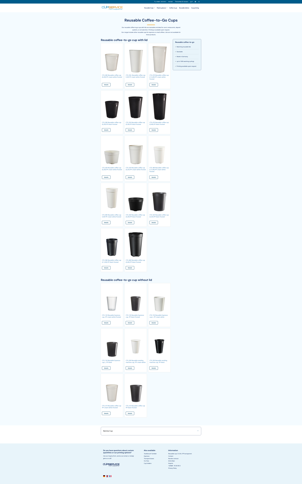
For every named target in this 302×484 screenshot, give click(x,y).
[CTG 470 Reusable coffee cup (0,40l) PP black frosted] (159, 105)
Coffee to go (173, 8)
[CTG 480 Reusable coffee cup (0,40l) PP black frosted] (135, 243)
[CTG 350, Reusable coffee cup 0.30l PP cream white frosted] (135, 58)
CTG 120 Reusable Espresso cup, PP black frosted (135, 316)
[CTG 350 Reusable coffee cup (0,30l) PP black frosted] (135, 105)
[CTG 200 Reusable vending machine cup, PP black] (159, 343)
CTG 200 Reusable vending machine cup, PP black (158, 361)
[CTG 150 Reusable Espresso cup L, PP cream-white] (159, 298)
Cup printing (195, 8)
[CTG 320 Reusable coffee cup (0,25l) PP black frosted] (159, 198)
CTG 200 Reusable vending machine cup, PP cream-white (136, 361)
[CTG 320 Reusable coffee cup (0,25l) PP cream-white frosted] (135, 151)
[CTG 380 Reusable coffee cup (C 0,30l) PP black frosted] (112, 243)
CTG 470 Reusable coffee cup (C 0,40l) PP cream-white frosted (159, 77)
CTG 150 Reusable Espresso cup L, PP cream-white (159, 316)
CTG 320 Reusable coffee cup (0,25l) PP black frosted (159, 216)
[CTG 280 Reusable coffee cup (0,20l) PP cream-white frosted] (112, 58)
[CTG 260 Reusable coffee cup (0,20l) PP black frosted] (135, 198)
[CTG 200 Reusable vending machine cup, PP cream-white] (135, 343)
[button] (195, 1)
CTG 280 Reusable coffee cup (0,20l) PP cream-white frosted (112, 76)
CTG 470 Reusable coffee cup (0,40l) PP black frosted (159, 123)
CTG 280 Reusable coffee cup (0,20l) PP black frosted (111, 123)
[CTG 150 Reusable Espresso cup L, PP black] (112, 343)
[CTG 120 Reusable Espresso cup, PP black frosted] (135, 298)
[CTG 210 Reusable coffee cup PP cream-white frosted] (112, 389)
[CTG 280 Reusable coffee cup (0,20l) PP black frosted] (112, 105)
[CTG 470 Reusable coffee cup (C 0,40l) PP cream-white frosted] (159, 58)
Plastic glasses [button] (161, 8)
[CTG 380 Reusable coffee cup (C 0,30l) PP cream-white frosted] (159, 151)
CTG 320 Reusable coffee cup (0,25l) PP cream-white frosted (136, 169)
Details (106, 84)
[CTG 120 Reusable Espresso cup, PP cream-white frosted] (112, 298)
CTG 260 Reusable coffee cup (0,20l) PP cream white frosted (112, 169)
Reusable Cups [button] (149, 8)
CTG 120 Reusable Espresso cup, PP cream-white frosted (111, 316)
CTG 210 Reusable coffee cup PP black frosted (135, 407)
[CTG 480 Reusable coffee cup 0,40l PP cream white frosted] (112, 198)
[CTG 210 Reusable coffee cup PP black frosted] (135, 389)
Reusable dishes (184, 8)
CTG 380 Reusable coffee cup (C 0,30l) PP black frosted (111, 261)
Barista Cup (108, 431)
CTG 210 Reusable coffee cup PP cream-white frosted (111, 407)
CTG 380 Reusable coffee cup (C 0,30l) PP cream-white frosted (159, 169)
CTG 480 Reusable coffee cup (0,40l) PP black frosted (135, 261)
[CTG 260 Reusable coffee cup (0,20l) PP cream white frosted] (112, 151)
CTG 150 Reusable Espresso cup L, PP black (111, 361)
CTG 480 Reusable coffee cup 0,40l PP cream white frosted (111, 216)
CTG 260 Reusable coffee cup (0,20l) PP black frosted (135, 216)
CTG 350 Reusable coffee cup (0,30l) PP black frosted (135, 123)
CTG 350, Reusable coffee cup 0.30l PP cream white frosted (135, 76)
